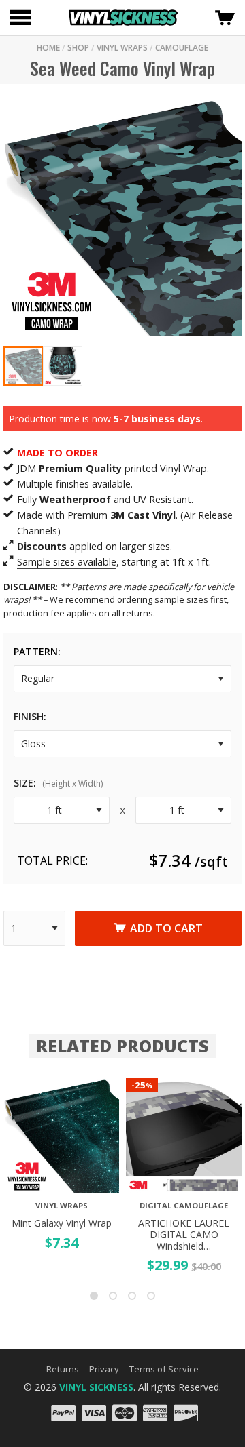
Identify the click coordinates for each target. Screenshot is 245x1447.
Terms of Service (164, 1369)
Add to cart (166, 928)
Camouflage (181, 48)
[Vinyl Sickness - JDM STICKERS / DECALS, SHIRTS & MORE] (123, 17)
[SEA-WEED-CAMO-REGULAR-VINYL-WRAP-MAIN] (122, 217)
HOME (48, 48)
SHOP (78, 48)
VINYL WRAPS (122, 48)
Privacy (104, 1369)
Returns (62, 1369)
